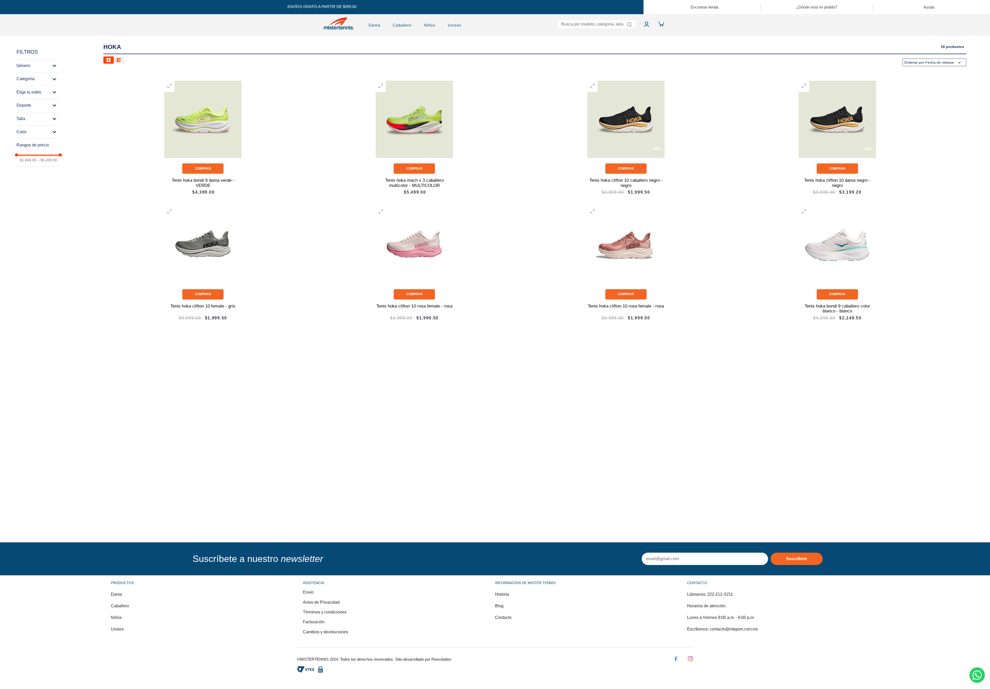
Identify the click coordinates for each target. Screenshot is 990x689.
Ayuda (928, 7)
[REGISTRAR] (797, 559)
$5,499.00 (47, 160)
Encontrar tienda (704, 7)
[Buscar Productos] (629, 24)
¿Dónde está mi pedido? (816, 7)
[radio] (108, 60)
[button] (38, 65)
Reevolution (441, 659)
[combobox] (555, 24)
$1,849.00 (28, 160)
